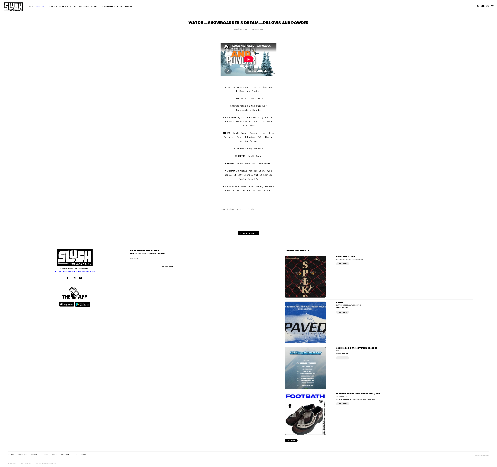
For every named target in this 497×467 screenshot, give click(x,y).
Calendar (95, 6)
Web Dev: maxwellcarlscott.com (46, 463)
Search (11, 455)
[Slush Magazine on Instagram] (75, 278)
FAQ (75, 455)
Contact (65, 455)
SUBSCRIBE (40, 6)
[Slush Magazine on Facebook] (68, 278)
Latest (45, 455)
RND (75, 6)
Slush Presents (110, 6)
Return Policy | (14, 463)
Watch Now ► (65, 6)
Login (83, 455)
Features (52, 6)
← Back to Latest (248, 233)
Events (34, 455)
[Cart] (492, 6)
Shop (31, 6)
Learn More (343, 264)
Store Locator (126, 6)
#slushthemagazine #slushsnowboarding (74, 272)
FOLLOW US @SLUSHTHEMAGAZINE (75, 269)
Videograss (84, 6)
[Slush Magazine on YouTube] (81, 278)
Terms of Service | (28, 463)
